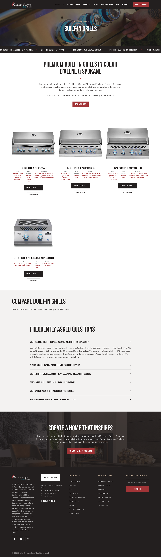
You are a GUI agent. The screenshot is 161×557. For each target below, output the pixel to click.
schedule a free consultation (80, 451)
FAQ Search (73, 493)
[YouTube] (27, 539)
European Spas (103, 493)
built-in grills (83, 21)
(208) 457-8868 (141, 4)
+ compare (33, 195)
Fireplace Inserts (104, 485)
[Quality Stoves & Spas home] (22, 4)
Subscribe (137, 489)
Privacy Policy (74, 513)
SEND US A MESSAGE (50, 477)
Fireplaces (101, 489)
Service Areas (74, 501)
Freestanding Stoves (105, 481)
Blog (70, 489)
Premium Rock (103, 505)
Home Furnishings (104, 497)
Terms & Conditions (76, 509)
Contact (72, 505)
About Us (72, 485)
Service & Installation (77, 497)
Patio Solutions (103, 501)
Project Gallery (74, 481)
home (74, 21)
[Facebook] (14, 539)
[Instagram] (21, 539)
